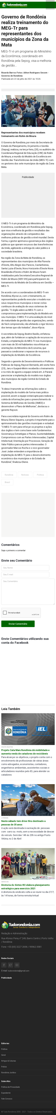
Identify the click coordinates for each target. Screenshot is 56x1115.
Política (40, 475)
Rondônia (9, 475)
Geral (3, 1055)
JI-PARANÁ (4, 818)
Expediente (6, 1093)
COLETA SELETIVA (7, 747)
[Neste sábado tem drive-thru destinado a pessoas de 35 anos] (28, 800)
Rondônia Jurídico (8, 1073)
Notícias (25, 475)
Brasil (7, 482)
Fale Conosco (6, 1099)
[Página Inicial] (14, 5)
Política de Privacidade (10, 1087)
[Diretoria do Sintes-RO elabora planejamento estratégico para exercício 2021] (28, 864)
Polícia (4, 1067)
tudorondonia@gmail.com (18, 971)
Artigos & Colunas (8, 1061)
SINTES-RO (5, 882)
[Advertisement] (28, 515)
